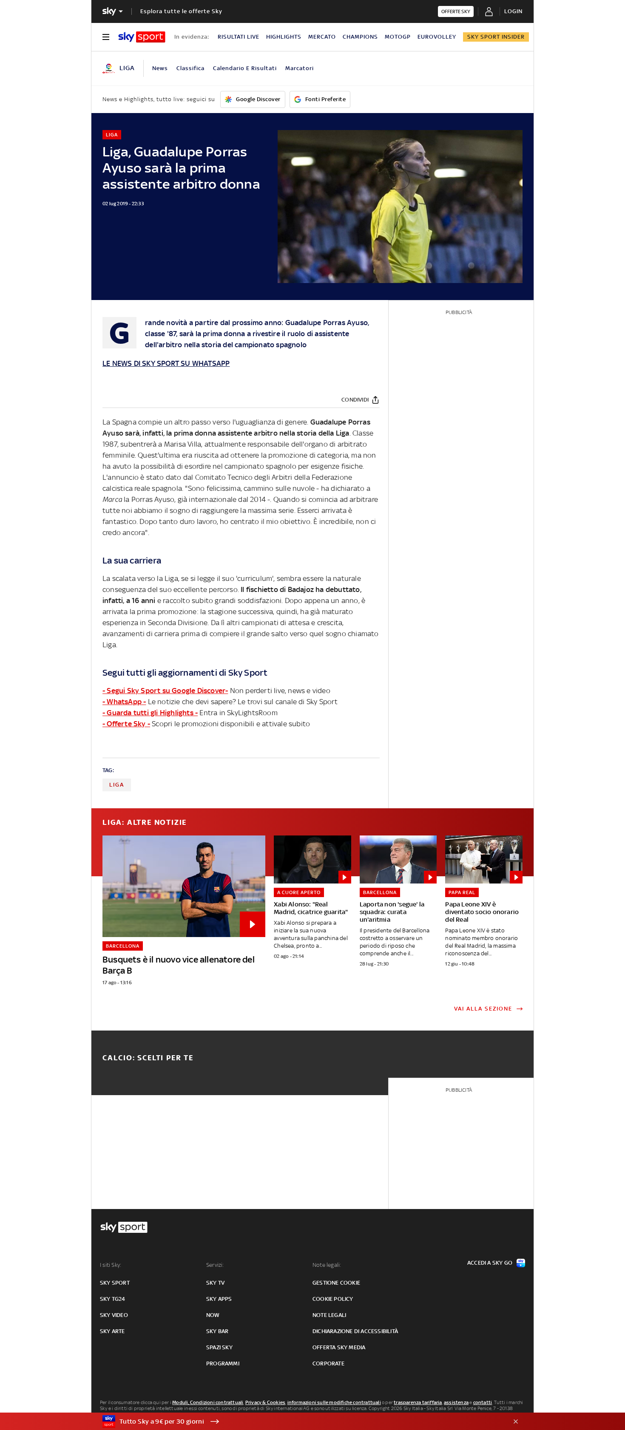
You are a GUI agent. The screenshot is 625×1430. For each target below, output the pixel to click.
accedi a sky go (489, 1263)
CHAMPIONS (360, 37)
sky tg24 (112, 1299)
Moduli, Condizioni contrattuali (207, 1402)
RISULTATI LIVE (238, 37)
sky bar (217, 1331)
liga (116, 785)
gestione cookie (336, 1283)
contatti (482, 1402)
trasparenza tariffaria (418, 1402)
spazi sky (219, 1347)
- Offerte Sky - (126, 723)
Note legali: (326, 1265)
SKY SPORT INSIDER (496, 37)
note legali (329, 1315)
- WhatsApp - (124, 701)
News (160, 68)
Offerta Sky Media (338, 1347)
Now (213, 1315)
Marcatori (299, 68)
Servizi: (215, 1265)
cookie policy (332, 1299)
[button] (299, 1421)
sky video (114, 1315)
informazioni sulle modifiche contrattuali (334, 1402)
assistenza (456, 1402)
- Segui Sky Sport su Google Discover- (165, 690)
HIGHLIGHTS (283, 37)
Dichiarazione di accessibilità (355, 1331)
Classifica (190, 68)
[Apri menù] (105, 36)
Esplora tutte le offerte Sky (181, 11)
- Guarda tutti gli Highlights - (150, 712)
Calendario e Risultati (245, 68)
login (513, 11)
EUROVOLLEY (437, 37)
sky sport (115, 1283)
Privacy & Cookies (265, 1402)
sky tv (215, 1283)
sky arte (112, 1331)
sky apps (219, 1299)
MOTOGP (398, 37)
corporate (328, 1363)
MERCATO (322, 37)
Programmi (222, 1363)
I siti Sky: (110, 1265)
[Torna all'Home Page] (142, 36)
